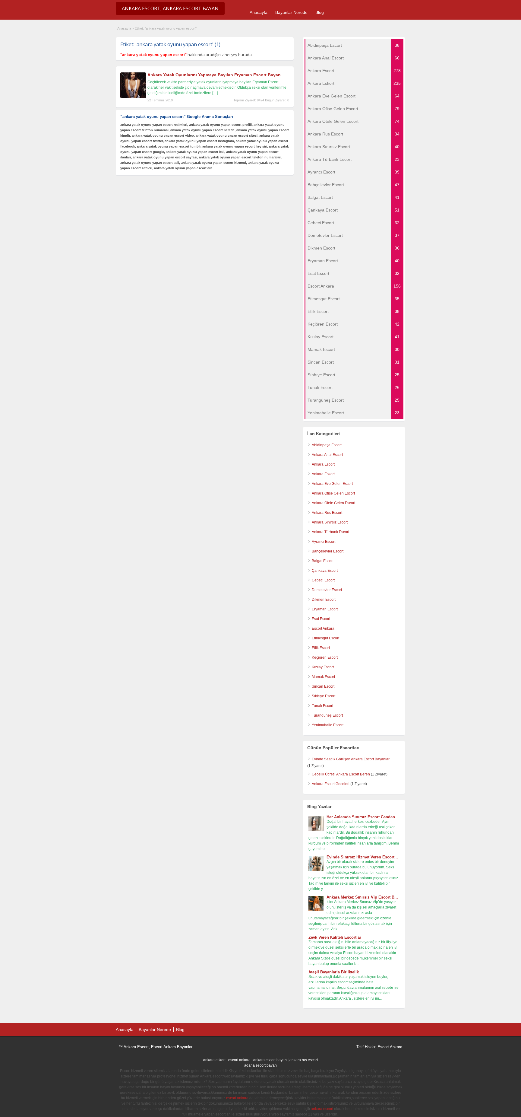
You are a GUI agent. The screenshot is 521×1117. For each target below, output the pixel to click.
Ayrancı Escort (323, 541)
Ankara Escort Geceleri (330, 784)
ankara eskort (214, 1060)
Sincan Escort (323, 686)
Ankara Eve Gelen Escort (332, 484)
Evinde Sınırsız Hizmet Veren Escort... (362, 857)
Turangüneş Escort (327, 715)
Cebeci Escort (323, 580)
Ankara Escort (323, 464)
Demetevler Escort (327, 590)
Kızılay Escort (323, 667)
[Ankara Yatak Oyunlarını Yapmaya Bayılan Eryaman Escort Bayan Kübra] (133, 97)
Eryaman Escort (325, 609)
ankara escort (322, 1109)
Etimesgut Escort (325, 638)
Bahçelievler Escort (327, 551)
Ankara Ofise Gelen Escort (333, 493)
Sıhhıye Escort (323, 696)
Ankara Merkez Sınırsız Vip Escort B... (362, 897)
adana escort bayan (260, 1065)
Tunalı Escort (322, 706)
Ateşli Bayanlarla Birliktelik (333, 972)
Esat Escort (321, 619)
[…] (215, 93)
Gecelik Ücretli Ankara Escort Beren (341, 774)
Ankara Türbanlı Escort (330, 532)
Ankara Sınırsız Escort (330, 522)
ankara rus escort (303, 1060)
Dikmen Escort (324, 599)
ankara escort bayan (270, 1060)
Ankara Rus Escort (327, 513)
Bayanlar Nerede (291, 12)
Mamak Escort (323, 677)
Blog (319, 12)
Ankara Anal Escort (327, 455)
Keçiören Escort (325, 657)
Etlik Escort (321, 648)
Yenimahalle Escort (327, 725)
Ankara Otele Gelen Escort (333, 503)
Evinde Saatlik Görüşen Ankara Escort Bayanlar (351, 759)
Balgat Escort (322, 561)
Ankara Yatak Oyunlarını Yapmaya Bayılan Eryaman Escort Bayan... (215, 74)
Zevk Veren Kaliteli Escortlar (334, 937)
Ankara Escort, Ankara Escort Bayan (170, 8)
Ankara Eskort (323, 474)
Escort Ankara (323, 628)
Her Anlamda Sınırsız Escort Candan (361, 817)
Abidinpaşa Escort (327, 445)
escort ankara (239, 1060)
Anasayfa (258, 12)
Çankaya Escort (325, 570)
